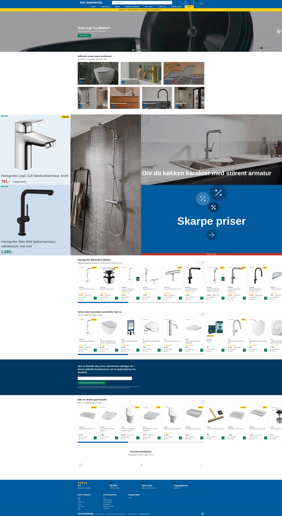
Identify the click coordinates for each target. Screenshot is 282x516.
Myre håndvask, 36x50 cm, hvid (193, 428)
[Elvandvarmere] (189, 108)
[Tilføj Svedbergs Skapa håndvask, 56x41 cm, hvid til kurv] (265, 437)
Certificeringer (106, 508)
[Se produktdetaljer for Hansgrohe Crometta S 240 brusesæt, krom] (88, 276)
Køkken (117, 6)
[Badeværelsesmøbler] (125, 108)
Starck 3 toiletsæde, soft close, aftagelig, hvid (192, 342)
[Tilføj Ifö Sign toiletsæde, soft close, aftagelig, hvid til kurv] (159, 350)
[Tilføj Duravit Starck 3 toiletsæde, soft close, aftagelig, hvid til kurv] (201, 350)
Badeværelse (105, 6)
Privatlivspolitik (106, 504)
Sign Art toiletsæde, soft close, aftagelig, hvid (107, 429)
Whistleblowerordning (108, 506)
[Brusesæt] (93, 108)
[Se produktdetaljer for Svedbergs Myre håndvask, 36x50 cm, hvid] (194, 415)
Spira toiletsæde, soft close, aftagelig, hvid (258, 342)
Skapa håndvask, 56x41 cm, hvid (257, 428)
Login (79, 508)
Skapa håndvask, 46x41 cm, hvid (236, 428)
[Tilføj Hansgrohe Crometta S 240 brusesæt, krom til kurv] (95, 298)
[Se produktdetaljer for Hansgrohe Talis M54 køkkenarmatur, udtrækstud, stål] (237, 276)
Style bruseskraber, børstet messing (215, 428)
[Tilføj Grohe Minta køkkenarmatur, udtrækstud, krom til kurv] (244, 350)
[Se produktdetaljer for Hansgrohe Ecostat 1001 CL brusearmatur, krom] (173, 276)
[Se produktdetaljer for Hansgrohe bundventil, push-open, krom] (109, 276)
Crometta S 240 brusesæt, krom (86, 289)
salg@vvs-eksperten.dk (145, 513)
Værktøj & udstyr (176, 6)
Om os (104, 497)
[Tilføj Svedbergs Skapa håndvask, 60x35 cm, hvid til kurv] (95, 437)
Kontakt (79, 504)
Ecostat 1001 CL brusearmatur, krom (173, 289)
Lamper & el (162, 6)
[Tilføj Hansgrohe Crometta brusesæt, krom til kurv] (159, 298)
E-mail (79, 375)
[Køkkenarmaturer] (157, 108)
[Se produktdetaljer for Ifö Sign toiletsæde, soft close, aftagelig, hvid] (152, 328)
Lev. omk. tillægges (83, 297)
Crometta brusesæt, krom (149, 289)
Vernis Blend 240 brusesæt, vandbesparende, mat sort (213, 289)
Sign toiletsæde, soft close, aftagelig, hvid (151, 342)
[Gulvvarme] (184, 84)
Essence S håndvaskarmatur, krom (172, 341)
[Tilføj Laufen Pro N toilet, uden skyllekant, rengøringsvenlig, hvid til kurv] (137, 437)
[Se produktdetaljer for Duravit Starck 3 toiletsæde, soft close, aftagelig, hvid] (194, 328)
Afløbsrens (209, 341)
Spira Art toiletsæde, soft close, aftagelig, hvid (150, 429)
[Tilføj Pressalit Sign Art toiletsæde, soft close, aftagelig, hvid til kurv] (116, 437)
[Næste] (279, 32)
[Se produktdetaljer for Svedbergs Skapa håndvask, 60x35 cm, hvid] (88, 415)
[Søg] (170, 2)
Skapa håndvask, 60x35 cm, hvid (87, 428)
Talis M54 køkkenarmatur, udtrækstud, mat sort (191, 289)
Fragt (79, 497)
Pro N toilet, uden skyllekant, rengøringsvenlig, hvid (128, 429)
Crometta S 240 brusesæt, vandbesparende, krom (127, 289)
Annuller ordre (81, 502)
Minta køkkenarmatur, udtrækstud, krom (236, 342)
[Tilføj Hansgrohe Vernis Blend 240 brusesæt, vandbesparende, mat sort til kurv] (223, 298)
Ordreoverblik (81, 506)
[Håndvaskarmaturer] (141, 84)
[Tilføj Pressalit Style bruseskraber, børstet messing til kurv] (223, 437)
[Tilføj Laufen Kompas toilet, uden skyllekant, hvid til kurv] (180, 437)
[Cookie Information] (202, 514)
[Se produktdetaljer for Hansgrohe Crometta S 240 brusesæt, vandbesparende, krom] (130, 276)
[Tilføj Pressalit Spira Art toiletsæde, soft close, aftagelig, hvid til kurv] (159, 437)
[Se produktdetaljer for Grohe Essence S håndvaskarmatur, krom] (173, 328)
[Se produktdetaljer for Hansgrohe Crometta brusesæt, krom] (152, 276)
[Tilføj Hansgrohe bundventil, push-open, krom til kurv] (116, 298)
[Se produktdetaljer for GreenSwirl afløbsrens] (216, 328)
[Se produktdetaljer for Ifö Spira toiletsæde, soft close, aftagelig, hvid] (258, 328)
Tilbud (189, 6)
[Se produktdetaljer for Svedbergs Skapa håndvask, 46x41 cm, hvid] (237, 415)
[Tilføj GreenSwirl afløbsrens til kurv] (223, 350)
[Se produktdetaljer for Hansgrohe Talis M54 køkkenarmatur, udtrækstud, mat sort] (194, 276)
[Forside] (91, 2)
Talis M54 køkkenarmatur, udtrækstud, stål (234, 289)
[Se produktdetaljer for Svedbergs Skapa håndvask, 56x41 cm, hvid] (258, 415)
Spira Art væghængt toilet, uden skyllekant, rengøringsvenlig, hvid (108, 342)
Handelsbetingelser (107, 500)
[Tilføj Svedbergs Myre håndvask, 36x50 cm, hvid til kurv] (201, 437)
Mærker (93, 6)
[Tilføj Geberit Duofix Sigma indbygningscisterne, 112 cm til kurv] (137, 350)
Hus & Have (148, 6)
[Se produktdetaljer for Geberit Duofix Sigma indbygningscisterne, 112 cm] (130, 328)
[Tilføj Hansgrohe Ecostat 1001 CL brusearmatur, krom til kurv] (180, 298)
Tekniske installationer (132, 6)
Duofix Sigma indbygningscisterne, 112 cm (129, 342)
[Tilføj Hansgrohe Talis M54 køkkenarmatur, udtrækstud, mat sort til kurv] (201, 298)
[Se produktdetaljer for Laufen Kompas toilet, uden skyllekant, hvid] (173, 415)
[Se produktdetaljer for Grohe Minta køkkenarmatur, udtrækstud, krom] (237, 328)
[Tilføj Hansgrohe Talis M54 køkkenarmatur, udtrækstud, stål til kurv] (244, 298)
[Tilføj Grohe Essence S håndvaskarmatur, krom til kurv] (180, 350)
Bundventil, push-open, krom (107, 289)
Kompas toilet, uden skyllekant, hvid (172, 428)
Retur (79, 500)
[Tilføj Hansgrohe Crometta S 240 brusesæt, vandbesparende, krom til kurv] (137, 298)
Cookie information (107, 502)
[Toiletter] (98, 84)
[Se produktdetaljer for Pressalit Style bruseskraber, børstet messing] (216, 415)
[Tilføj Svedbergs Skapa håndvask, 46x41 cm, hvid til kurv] (244, 437)
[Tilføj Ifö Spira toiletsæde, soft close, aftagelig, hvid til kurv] (265, 350)
